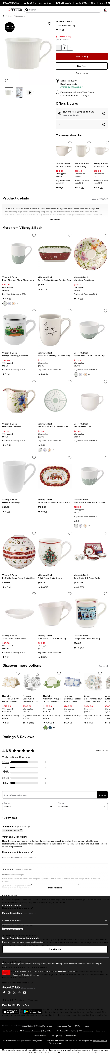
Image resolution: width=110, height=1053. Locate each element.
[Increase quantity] (70, 48)
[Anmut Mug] (19, 476)
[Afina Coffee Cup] (91, 400)
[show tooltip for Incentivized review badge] (20, 830)
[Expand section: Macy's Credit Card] (55, 913)
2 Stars (5, 778)
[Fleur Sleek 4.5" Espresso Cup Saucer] (55, 400)
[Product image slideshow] (28, 52)
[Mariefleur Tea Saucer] (91, 254)
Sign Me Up (55, 949)
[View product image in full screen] (6, 81)
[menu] (4, 9)
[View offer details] (82, 113)
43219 (74, 81)
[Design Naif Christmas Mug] (91, 612)
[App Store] (10, 1011)
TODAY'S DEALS (11, 3)
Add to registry (82, 73)
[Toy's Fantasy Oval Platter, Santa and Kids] (55, 476)
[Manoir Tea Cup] (102, 151)
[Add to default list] (70, 143)
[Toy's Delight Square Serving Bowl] (55, 254)
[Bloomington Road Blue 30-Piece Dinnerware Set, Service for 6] (73, 682)
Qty (64, 45)
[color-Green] (4, 303)
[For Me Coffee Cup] (64, 151)
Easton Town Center (84, 92)
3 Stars (5, 772)
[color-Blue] (9, 303)
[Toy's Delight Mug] (55, 552)
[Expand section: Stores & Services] (55, 920)
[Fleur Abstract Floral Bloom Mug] (19, 254)
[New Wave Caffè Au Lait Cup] (55, 612)
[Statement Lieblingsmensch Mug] (55, 329)
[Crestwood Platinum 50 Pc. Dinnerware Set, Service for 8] (32, 682)
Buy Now (81, 66)
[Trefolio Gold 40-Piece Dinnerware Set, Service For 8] (11, 682)
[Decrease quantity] (59, 48)
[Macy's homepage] (3, 16)
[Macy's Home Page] (14, 10)
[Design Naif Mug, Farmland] (19, 329)
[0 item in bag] (106, 10)
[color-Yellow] (13, 303)
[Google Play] (32, 1011)
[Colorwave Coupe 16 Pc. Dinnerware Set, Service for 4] (52, 682)
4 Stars (5, 767)
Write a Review (102, 751)
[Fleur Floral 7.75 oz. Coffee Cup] (91, 329)
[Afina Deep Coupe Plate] (19, 612)
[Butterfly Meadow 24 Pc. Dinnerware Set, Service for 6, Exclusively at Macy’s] (93, 682)
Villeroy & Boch (64, 21)
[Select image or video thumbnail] (9, 92)
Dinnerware (20, 16)
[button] (28, 59)
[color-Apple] (45, 727)
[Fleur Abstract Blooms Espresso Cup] (91, 476)
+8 (54, 728)
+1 (17, 304)
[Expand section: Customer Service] (55, 905)
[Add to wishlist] (49, 23)
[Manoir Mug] (83, 151)
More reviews (55, 887)
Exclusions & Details (21, 975)
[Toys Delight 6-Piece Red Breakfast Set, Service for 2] (91, 552)
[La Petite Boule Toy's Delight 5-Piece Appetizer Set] (19, 552)
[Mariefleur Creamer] (19, 400)
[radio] (4, 303)
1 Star (5, 783)
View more (55, 219)
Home (10, 16)
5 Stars (5, 762)
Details (66, 40)
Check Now (35, 975)
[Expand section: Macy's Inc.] (55, 928)
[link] (64, 175)
